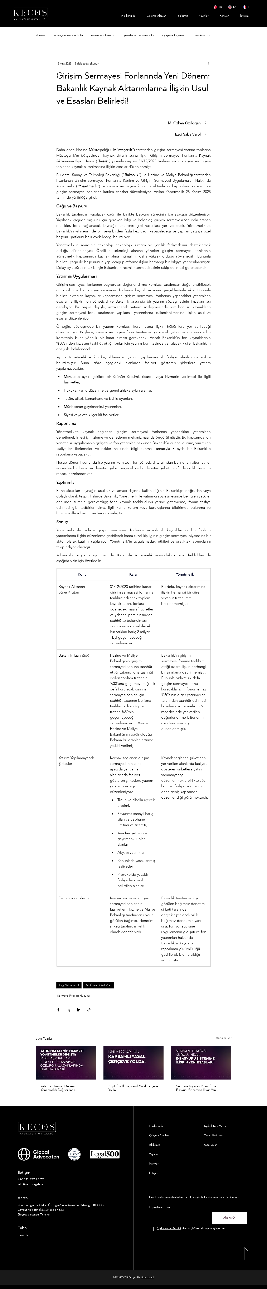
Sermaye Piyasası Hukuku (68, 35)
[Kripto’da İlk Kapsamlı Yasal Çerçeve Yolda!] (133, 1063)
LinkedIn (23, 1235)
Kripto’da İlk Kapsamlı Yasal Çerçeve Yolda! (133, 1088)
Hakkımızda (156, 1126)
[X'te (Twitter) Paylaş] (69, 1010)
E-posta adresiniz (160, 1207)
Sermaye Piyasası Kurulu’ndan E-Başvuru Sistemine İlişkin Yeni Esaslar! (199, 1088)
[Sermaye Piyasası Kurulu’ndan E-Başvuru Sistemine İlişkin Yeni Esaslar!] (201, 1063)
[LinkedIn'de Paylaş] (79, 1010)
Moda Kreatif (147, 1277)
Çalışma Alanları (159, 1135)
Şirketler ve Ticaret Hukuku (138, 35)
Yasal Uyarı (211, 1145)
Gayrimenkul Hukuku (103, 35)
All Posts (40, 35)
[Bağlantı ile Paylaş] (89, 1010)
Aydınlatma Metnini (169, 1228)
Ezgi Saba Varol (69, 985)
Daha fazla (199, 35)
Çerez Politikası (213, 1135)
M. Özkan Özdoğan (99, 985)
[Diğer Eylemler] (208, 63)
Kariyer (154, 1163)
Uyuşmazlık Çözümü (173, 35)
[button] (133, 123)
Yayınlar (154, 1154)
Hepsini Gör (224, 1038)
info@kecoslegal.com (31, 1184)
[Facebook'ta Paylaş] (58, 1010)
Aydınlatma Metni (215, 1126)
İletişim (153, 1173)
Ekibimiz (154, 1145)
